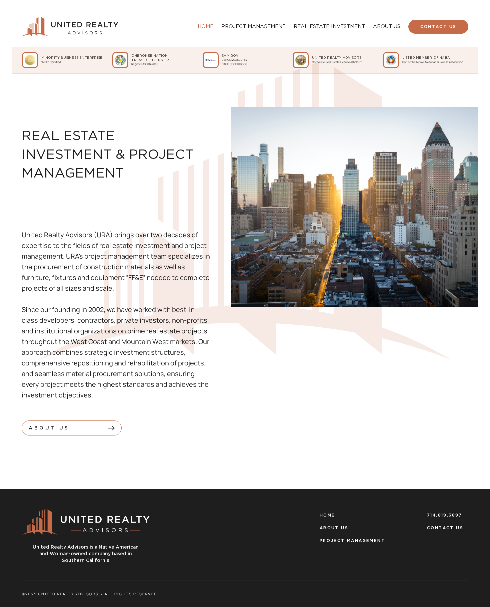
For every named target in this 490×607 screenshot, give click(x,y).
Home (327, 515)
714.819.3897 (444, 515)
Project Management (352, 541)
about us (334, 528)
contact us (438, 27)
